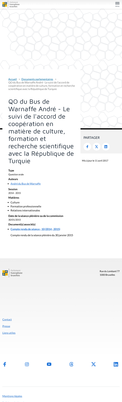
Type (11, 170)
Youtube (49, 364)
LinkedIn (106, 147)
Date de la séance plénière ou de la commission (35, 216)
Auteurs (13, 179)
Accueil (12, 79)
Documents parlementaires (37, 79)
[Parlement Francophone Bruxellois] (21, 4)
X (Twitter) (93, 364)
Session (12, 189)
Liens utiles (8, 332)
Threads (71, 364)
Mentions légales (12, 396)
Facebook (87, 147)
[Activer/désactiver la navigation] (117, 4)
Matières (13, 197)
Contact (7, 319)
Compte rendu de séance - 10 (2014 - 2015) (35, 229)
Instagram (27, 364)
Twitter (96, 147)
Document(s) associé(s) (21, 224)
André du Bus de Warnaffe (26, 183)
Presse (6, 326)
